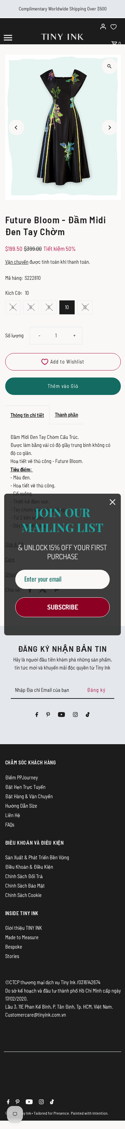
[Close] (112, 502)
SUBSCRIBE (62, 607)
